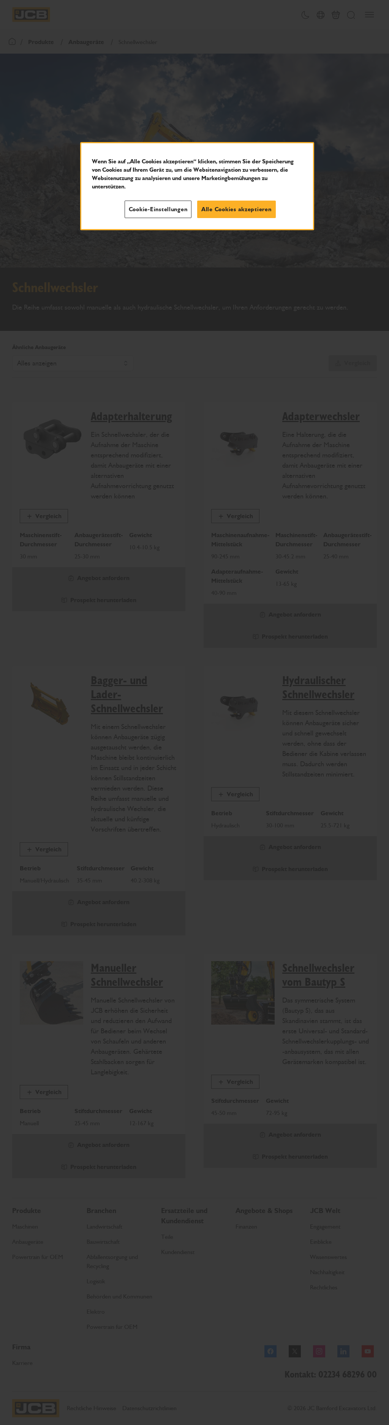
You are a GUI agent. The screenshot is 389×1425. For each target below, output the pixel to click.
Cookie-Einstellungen (158, 209)
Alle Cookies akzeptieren (236, 209)
